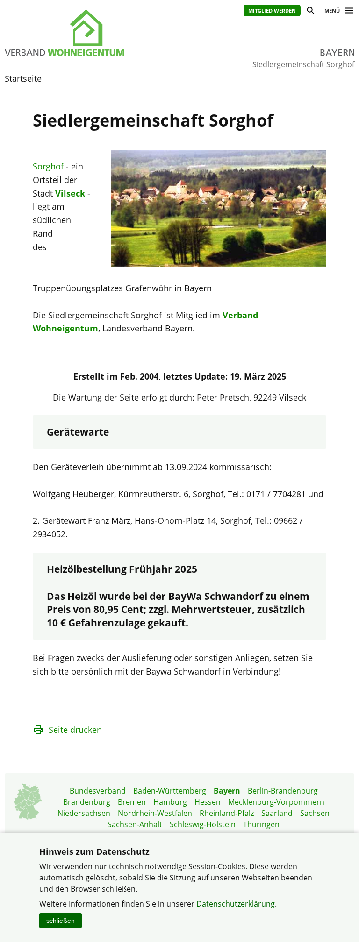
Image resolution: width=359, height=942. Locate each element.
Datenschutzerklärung (235, 904)
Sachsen (315, 813)
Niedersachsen (83, 813)
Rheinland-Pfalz (227, 813)
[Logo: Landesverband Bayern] (83, 32)
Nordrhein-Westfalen (155, 813)
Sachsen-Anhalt (135, 824)
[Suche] (310, 12)
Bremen (132, 802)
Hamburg (170, 802)
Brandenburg (86, 802)
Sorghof (48, 166)
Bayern (227, 791)
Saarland (277, 813)
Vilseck (70, 193)
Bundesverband (98, 791)
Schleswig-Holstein (203, 824)
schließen (60, 920)
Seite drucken (75, 729)
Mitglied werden (272, 10)
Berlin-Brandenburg (283, 791)
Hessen (207, 802)
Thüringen (261, 824)
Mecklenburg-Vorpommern (276, 802)
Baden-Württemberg (169, 791)
